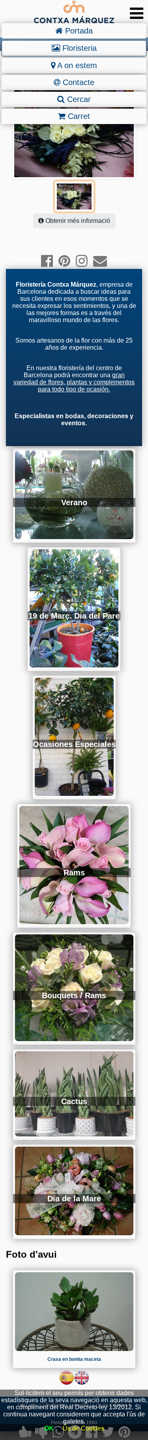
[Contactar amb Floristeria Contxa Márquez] (100, 261)
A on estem (76, 65)
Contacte (77, 82)
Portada (78, 30)
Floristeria (78, 48)
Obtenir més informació (77, 220)
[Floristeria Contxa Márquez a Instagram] (82, 261)
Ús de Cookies (83, 1428)
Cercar (78, 99)
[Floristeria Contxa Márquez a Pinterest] (64, 261)
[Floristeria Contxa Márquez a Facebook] (47, 261)
